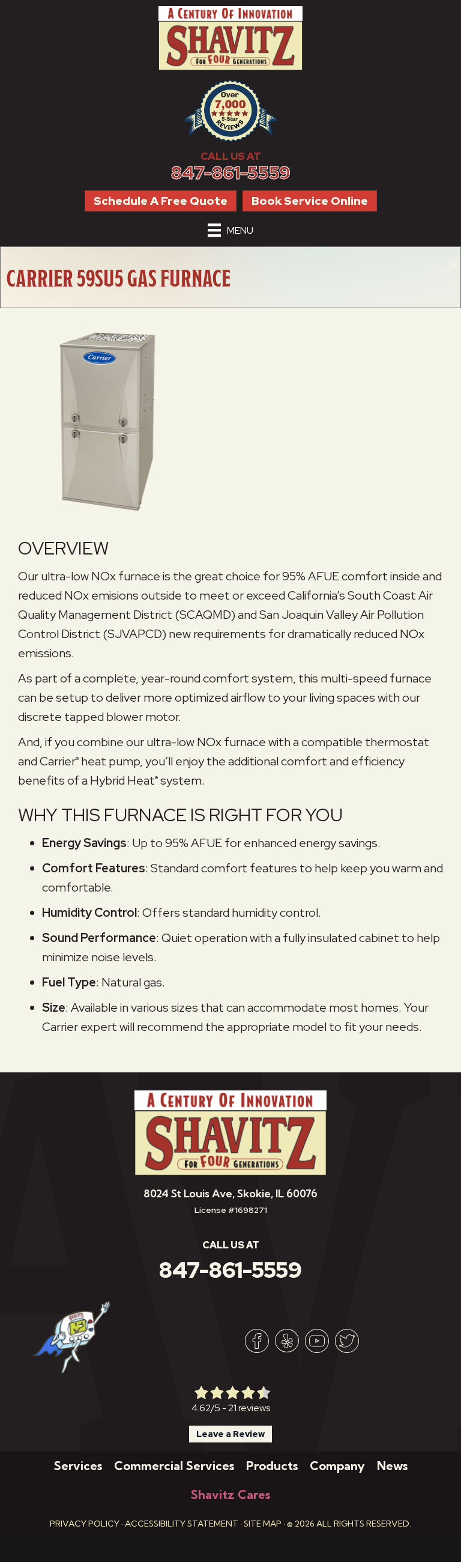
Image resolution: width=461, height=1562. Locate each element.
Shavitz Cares (230, 1494)
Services (78, 1465)
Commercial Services (174, 1465)
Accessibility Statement (181, 1523)
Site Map (263, 1523)
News (392, 1465)
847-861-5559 (231, 172)
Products (272, 1465)
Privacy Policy (84, 1523)
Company (337, 1465)
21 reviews (249, 1408)
